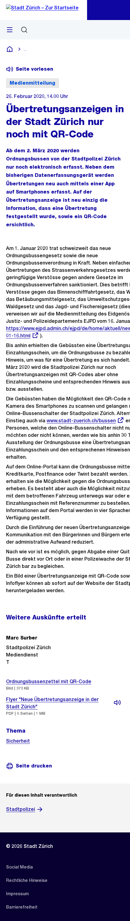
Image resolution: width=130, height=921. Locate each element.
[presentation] (115, 685)
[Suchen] (24, 29)
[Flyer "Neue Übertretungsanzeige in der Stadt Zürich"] (117, 702)
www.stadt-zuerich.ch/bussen (81, 420)
